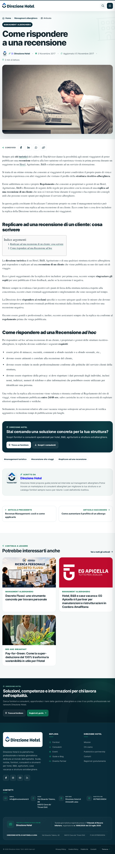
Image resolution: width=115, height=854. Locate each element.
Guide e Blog (58, 756)
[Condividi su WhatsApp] (36, 147)
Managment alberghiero (25, 18)
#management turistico (15, 459)
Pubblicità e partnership (94, 752)
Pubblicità (84, 849)
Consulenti (57, 747)
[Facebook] (6, 778)
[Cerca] (103, 6)
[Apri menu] (110, 6)
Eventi (55, 752)
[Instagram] (13, 778)
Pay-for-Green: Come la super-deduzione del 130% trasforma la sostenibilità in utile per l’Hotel (27, 657)
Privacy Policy (61, 849)
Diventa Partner (59, 761)
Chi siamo (88, 747)
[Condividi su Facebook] (21, 147)
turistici (23, 156)
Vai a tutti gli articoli (100, 552)
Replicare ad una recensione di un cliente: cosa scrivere (36, 244)
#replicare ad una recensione (73, 459)
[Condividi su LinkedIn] (28, 147)
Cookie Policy (73, 849)
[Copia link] (43, 147)
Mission (87, 742)
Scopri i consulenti (47, 445)
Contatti (87, 756)
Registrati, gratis (36, 713)
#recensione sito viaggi (42, 459)
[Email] (20, 778)
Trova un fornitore (20, 445)
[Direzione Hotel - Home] (18, 5)
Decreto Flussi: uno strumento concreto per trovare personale (26, 597)
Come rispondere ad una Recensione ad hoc (31, 248)
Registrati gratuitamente (95, 761)
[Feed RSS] (27, 778)
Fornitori (56, 742)
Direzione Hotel (31, 478)
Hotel (22, 164)
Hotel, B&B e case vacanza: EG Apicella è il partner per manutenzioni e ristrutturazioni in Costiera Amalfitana (84, 601)
